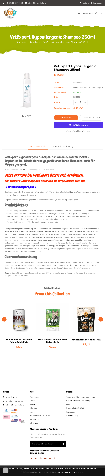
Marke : (57, 83)
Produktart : (59, 87)
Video (28, 116)
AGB (68, 404)
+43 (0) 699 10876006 (14, 3)
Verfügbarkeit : (60, 92)
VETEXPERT (35, 419)
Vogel (32, 412)
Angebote (35, 42)
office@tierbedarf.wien (37, 3)
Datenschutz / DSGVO (75, 408)
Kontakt (85, 3)
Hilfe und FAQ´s (72, 416)
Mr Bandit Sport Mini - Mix (86, 340)
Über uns (34, 423)
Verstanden (66, 473)
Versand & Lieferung (63, 146)
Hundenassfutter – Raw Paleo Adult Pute (19, 340)
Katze (32, 404)
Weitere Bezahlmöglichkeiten (78, 131)
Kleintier (33, 408)
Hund (32, 401)
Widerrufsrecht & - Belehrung (78, 401)
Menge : (57, 102)
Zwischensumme (62, 108)
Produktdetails (38, 146)
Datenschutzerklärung (43, 473)
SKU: (56, 97)
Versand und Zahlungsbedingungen (81, 397)
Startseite (21, 42)
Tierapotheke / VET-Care (40, 416)
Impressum (97, 3)
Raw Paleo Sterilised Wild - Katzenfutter (52, 340)
